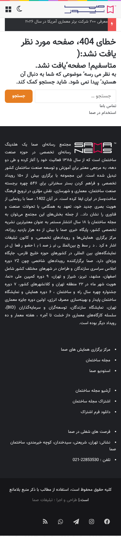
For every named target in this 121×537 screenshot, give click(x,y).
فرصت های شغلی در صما (89, 432)
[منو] (8, 12)
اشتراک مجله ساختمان (91, 401)
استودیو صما (99, 371)
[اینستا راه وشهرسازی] (14, 516)
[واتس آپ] (60, 521)
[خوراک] (45, 521)
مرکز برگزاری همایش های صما (85, 349)
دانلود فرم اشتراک (95, 412)
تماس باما (108, 106)
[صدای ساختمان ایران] (90, 9)
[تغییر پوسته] (19, 12)
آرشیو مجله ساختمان (93, 391)
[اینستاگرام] (91, 521)
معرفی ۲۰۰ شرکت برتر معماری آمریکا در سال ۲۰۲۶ (66, 21)
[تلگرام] (76, 521)
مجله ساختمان (98, 360)
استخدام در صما (102, 113)
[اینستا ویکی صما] (29, 516)
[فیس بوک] (107, 521)
